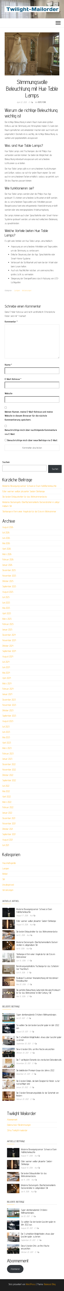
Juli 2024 (5, 661)
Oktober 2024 (7, 645)
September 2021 (9, 834)
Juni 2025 (6, 602)
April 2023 (6, 742)
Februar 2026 (8, 559)
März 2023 (6, 748)
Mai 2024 (6, 672)
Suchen (6, 462)
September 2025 (9, 586)
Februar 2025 (8, 624)
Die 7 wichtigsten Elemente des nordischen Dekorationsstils (39, 1059)
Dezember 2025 (9, 570)
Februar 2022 (7, 807)
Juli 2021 (5, 845)
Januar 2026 (7, 564)
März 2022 (6, 801)
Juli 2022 (5, 785)
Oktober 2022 (7, 775)
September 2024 (9, 651)
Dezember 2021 (8, 818)
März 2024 (6, 683)
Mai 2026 (6, 543)
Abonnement (12, 1119)
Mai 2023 (6, 737)
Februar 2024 (8, 688)
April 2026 (6, 548)
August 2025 (7, 591)
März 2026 (6, 554)
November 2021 (9, 823)
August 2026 (7, 527)
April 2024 (6, 677)
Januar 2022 (7, 812)
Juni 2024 (6, 667)
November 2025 (9, 575)
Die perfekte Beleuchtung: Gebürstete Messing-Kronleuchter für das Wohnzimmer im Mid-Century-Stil (38, 991)
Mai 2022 (6, 791)
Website (8, 393)
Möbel (4, 873)
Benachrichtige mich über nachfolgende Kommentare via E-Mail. (31, 432)
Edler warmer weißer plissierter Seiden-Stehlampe (23, 491)
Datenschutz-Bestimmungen (19, 1124)
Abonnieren (15, 1268)
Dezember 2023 (9, 699)
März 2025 (6, 618)
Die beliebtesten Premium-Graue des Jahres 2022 (35, 1070)
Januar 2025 (7, 629)
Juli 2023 (5, 726)
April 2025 (6, 613)
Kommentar (11, 321)
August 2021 (7, 839)
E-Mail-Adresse (13, 379)
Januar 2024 (7, 694)
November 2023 (9, 704)
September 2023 (9, 715)
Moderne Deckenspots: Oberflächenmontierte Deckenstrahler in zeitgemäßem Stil (37, 943)
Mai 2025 (6, 607)
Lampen (17, 290)
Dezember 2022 (9, 764)
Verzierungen (26, 290)
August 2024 (7, 656)
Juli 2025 (5, 597)
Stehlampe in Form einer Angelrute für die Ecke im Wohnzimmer (29, 511)
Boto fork (42, 102)
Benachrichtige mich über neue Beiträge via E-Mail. (32, 440)
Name (8, 364)
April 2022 (6, 796)
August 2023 (7, 721)
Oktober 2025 (7, 581)
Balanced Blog (50, 1284)
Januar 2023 (7, 758)
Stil (3, 879)
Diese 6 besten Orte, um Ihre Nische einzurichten (35, 1049)
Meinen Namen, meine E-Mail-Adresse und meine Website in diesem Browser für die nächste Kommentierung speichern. (29, 415)
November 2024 (9, 640)
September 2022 (9, 780)
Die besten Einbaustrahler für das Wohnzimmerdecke (24, 496)
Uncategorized (8, 884)
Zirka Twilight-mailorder (17, 1130)
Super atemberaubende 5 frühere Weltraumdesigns (36, 1014)
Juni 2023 (6, 731)
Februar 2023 (8, 753)
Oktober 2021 (7, 828)
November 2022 (9, 769)
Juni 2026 (6, 537)
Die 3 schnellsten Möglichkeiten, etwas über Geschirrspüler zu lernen (37, 1235)
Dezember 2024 (9, 634)
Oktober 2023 (7, 710)
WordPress (30, 1284)
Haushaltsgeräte (9, 863)
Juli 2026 (5, 532)
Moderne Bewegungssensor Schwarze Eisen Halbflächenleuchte (29, 485)
